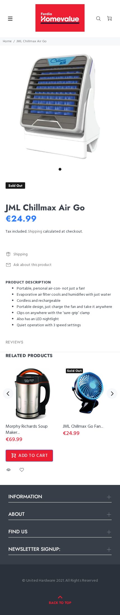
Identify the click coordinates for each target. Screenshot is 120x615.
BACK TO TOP (60, 602)
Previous (8, 393)
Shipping (35, 231)
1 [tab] (60, 169)
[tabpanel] (60, 105)
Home (7, 41)
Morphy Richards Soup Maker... (27, 429)
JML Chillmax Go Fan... (83, 426)
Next (112, 393)
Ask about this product (32, 265)
